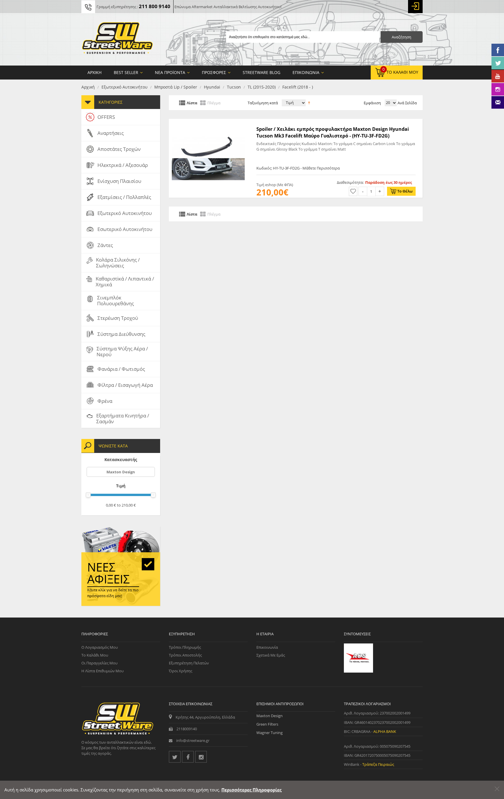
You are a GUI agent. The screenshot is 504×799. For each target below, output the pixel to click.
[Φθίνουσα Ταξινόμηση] (309, 102)
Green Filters (267, 724)
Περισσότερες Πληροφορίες (251, 790)
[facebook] (188, 757)
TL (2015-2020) (262, 87)
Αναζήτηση (401, 37)
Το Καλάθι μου (94, 655)
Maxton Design (120, 472)
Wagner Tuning (269, 732)
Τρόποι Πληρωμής (185, 647)
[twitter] (175, 757)
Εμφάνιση (372, 102)
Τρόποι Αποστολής (185, 655)
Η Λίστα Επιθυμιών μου (102, 670)
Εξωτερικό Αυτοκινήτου (125, 87)
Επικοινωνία (267, 647)
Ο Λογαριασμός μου (99, 647)
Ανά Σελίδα (407, 102)
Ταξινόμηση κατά (263, 102)
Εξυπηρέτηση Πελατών (189, 663)
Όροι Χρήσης (180, 670)
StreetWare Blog (261, 72)
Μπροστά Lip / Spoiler (175, 87)
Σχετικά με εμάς (270, 655)
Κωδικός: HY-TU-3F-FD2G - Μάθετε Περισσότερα (298, 168)
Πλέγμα (213, 102)
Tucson (234, 87)
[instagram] (201, 757)
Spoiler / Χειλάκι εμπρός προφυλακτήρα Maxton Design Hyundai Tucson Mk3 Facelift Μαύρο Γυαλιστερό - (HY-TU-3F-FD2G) (332, 132)
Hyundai (212, 87)
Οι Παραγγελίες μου (99, 663)
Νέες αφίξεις (108, 573)
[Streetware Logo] (117, 39)
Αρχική (88, 87)
